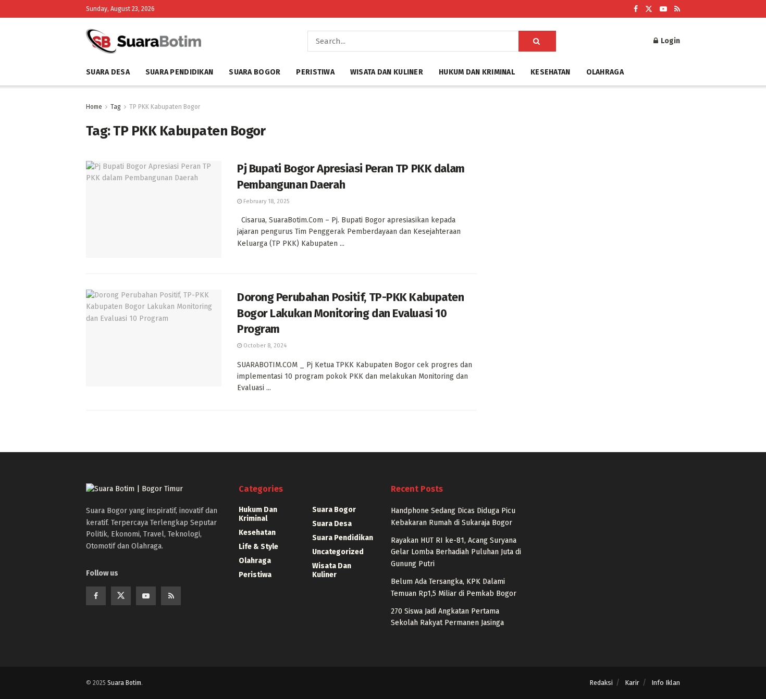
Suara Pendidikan (179, 72)
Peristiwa (315, 72)
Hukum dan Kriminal (477, 72)
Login (669, 40)
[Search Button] (537, 41)
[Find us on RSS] (677, 9)
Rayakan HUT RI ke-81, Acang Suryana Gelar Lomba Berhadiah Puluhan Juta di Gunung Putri (456, 552)
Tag (115, 106)
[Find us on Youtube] (663, 9)
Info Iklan (665, 682)
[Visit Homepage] (182, 41)
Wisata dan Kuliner (386, 72)
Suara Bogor (254, 72)
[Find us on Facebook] (636, 9)
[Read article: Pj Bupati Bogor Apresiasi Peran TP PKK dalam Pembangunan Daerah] (153, 209)
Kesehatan (550, 72)
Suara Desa (108, 72)
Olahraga (605, 72)
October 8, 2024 (264, 345)
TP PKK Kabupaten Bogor (164, 106)
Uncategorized (338, 551)
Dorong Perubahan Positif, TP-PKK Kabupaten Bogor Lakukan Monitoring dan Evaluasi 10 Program (350, 313)
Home (94, 106)
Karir (632, 682)
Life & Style (258, 546)
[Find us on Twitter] (648, 9)
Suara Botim (124, 682)
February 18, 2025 (265, 201)
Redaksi (601, 682)
